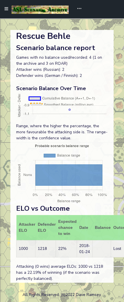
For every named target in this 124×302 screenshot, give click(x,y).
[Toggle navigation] (77, 9)
